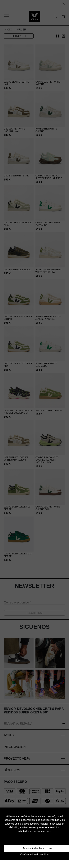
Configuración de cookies (34, 854)
